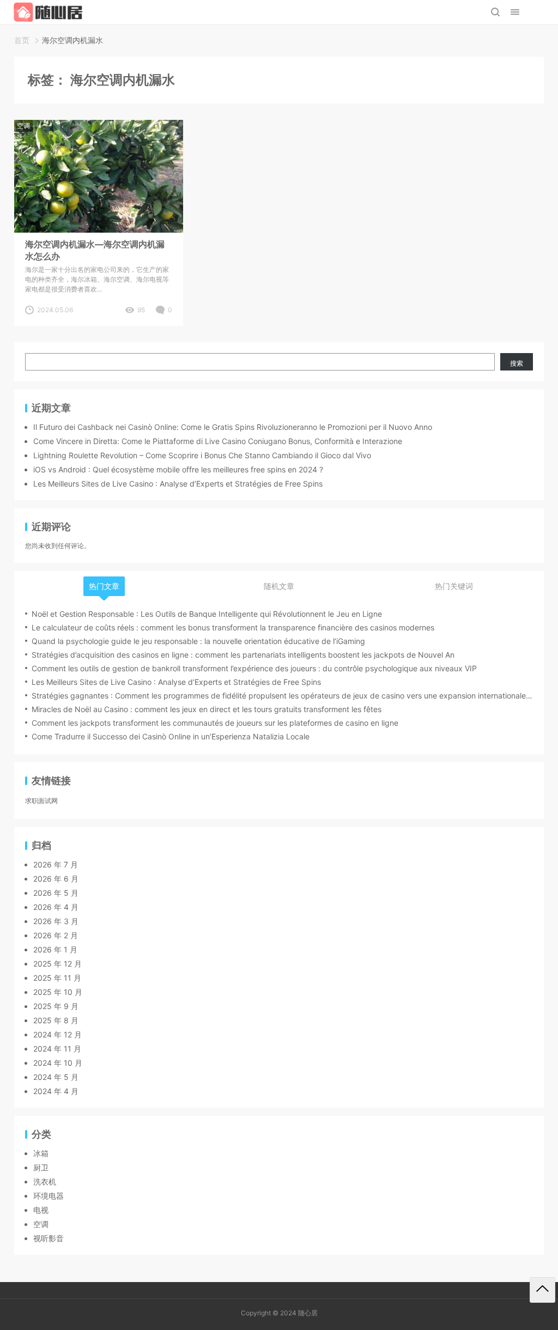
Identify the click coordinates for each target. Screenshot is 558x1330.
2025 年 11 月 (57, 977)
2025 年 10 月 (57, 992)
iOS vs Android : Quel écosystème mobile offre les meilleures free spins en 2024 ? (178, 469)
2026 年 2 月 (55, 935)
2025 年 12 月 (57, 963)
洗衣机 (44, 1181)
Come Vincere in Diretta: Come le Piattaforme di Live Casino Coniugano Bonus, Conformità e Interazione (217, 441)
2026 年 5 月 (55, 892)
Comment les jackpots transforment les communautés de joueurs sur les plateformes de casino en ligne (215, 722)
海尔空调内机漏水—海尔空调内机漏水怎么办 (95, 250)
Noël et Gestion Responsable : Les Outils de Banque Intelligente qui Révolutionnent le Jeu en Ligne (207, 613)
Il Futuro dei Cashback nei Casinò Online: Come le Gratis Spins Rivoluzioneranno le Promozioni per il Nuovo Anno (232, 427)
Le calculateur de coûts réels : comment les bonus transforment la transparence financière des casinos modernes (233, 627)
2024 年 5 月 (55, 1077)
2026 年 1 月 (55, 949)
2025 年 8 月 (55, 1020)
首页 (21, 40)
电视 (40, 1209)
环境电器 (48, 1195)
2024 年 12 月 (57, 1034)
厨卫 (40, 1167)
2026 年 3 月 (55, 921)
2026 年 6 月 (55, 878)
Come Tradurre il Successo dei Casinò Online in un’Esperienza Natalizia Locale (171, 736)
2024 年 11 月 (57, 1048)
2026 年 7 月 (55, 864)
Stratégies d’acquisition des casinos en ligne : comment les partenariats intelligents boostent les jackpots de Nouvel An (243, 654)
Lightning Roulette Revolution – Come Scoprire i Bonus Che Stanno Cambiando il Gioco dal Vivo (202, 455)
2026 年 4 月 (55, 907)
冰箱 (40, 1153)
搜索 (516, 363)
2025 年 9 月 (55, 1006)
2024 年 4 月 (55, 1091)
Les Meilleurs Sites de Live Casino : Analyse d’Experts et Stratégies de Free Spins (178, 483)
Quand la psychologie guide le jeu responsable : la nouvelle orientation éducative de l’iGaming (198, 641)
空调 (23, 126)
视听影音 (48, 1238)
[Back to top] (542, 1290)
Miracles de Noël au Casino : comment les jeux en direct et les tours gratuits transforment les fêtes (206, 709)
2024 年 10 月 (57, 1062)
